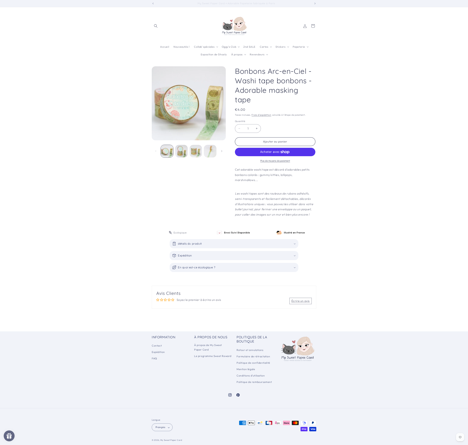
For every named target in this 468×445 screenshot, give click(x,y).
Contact (157, 345)
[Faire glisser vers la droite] (222, 151)
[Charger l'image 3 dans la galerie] (196, 151)
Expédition (158, 352)
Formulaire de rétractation (253, 356)
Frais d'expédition (261, 114)
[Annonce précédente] (153, 3)
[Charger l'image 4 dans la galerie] (210, 151)
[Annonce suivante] (315, 3)
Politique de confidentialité (253, 362)
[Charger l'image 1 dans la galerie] (167, 151)
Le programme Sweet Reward (212, 356)
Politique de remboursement (254, 382)
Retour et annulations (250, 350)
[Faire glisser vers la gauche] (156, 151)
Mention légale (246, 369)
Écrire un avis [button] (300, 301)
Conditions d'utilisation (251, 375)
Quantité (240, 121)
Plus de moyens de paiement (275, 160)
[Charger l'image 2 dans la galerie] (181, 151)
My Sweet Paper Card (171, 440)
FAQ (154, 358)
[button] (156, 26)
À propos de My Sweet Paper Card (208, 347)
